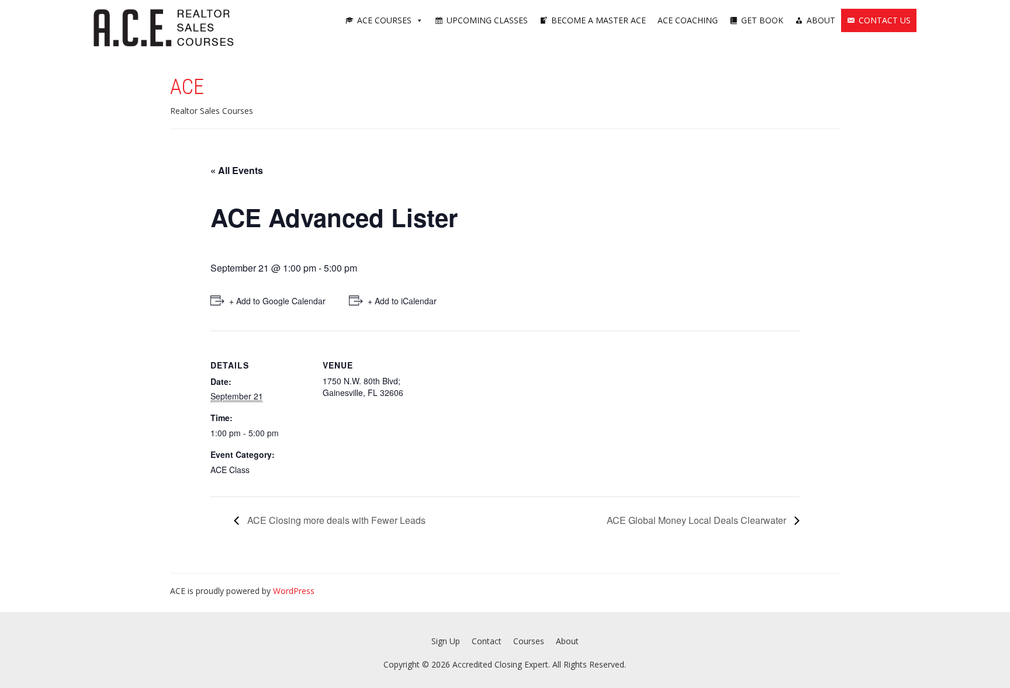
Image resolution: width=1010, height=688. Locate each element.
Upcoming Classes (487, 20)
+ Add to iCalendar (402, 301)
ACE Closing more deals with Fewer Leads (335, 520)
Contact (486, 641)
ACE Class (230, 469)
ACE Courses (384, 20)
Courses (528, 641)
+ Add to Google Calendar (277, 301)
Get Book (762, 20)
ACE (187, 87)
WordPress (293, 590)
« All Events (236, 170)
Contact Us (885, 20)
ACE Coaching (688, 20)
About (821, 20)
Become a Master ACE (598, 20)
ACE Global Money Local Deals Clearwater (697, 520)
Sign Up (445, 641)
